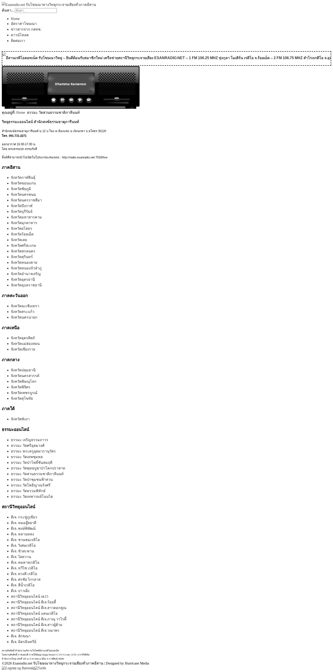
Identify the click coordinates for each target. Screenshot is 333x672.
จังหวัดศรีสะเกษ (23, 245)
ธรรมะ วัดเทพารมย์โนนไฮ (32, 496)
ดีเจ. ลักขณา (21, 636)
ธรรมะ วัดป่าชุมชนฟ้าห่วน (32, 479)
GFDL (74, 654)
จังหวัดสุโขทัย (22, 398)
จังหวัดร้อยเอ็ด (22, 234)
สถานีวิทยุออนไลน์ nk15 (29, 596)
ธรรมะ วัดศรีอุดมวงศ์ (27, 445)
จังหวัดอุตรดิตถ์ (23, 338)
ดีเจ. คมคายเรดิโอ (25, 562)
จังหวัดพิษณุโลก (23, 381)
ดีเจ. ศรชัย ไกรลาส (26, 579)
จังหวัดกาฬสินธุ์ (23, 177)
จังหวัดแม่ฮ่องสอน (25, 344)
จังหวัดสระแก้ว (22, 312)
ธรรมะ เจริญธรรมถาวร (29, 440)
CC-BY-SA (61, 654)
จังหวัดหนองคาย (24, 262)
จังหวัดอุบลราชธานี (26, 285)
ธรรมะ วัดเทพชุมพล (27, 457)
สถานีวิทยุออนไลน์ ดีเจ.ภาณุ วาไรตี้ (38, 619)
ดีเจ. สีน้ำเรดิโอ (23, 585)
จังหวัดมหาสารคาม (26, 217)
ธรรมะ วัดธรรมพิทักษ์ (28, 491)
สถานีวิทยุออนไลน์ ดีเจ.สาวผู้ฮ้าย (36, 625)
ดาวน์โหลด (20, 35)
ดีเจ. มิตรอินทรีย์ (23, 642)
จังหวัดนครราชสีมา (26, 200)
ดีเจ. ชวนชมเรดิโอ (25, 540)
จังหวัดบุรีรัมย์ (21, 211)
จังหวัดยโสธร (21, 228)
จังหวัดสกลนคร (23, 251)
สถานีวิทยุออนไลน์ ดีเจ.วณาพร (35, 630)
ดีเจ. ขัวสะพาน (22, 551)
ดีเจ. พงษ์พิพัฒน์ (23, 528)
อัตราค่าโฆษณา (24, 24)
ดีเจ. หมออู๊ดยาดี (23, 523)
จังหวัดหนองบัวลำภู (26, 268)
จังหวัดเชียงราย (23, 349)
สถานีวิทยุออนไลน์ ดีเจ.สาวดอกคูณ (38, 608)
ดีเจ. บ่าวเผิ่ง (20, 591)
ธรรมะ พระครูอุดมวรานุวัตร (33, 451)
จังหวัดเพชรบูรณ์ (24, 393)
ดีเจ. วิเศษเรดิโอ (23, 545)
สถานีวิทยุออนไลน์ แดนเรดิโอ (34, 613)
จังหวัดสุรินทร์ (22, 257)
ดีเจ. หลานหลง (22, 534)
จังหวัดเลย (19, 240)
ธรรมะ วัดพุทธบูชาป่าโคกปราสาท (38, 468)
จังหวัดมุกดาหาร (24, 223)
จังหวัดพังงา (20, 419)
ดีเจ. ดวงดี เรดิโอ (24, 574)
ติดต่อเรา (18, 41)
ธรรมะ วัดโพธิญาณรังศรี (31, 485)
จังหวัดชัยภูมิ (21, 189)
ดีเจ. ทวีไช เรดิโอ (24, 568)
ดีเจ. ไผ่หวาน (21, 557)
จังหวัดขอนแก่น (23, 183)
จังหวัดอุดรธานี (23, 279)
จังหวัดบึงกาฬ (21, 206)
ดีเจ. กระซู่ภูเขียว (24, 517)
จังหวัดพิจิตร (20, 387)
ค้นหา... (8, 10)
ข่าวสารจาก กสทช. (26, 29)
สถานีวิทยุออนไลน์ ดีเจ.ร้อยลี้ (33, 602)
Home (15, 19)
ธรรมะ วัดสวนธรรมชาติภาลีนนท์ (37, 474)
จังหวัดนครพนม (23, 194)
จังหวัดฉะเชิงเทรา (25, 306)
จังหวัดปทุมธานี (23, 370)
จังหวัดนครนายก (24, 317)
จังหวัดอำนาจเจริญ (26, 274)
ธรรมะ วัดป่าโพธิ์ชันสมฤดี (31, 462)
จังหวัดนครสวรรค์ (25, 376)
